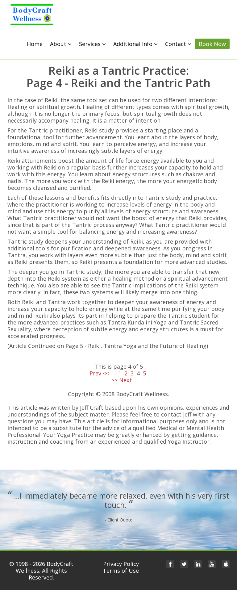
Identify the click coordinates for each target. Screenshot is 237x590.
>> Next (118, 380)
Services (90, 44)
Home (35, 44)
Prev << (102, 373)
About (59, 44)
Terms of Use (121, 570)
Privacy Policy (121, 563)
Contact (176, 44)
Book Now (212, 44)
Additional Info (133, 44)
